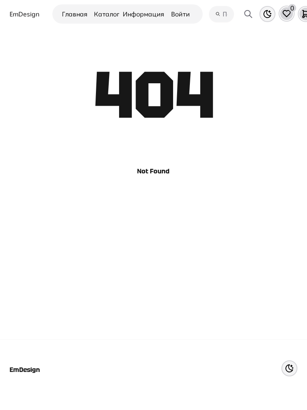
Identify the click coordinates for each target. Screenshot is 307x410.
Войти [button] (180, 14)
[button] (287, 14)
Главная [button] (75, 14)
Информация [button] (143, 14)
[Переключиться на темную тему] (267, 14)
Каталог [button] (107, 14)
